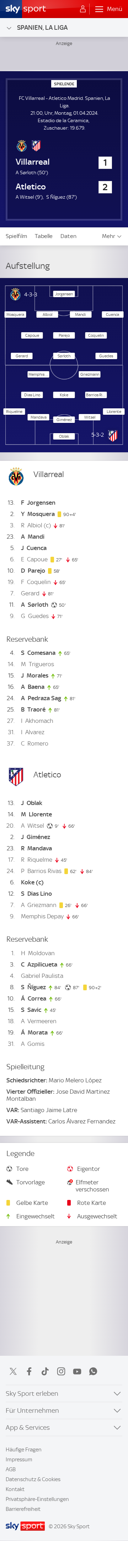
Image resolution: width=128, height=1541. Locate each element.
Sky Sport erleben (32, 1393)
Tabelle (44, 236)
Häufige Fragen (24, 1449)
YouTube (77, 1371)
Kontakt (15, 1489)
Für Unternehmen (32, 1410)
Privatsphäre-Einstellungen (37, 1499)
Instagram (61, 1371)
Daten (68, 236)
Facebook (29, 1371)
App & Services (28, 1427)
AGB (11, 1469)
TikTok (45, 1371)
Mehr (108, 236)
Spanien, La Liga (42, 27)
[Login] (83, 9)
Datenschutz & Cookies (33, 1479)
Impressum (19, 1459)
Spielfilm (16, 236)
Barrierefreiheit (23, 1509)
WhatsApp (93, 1371)
